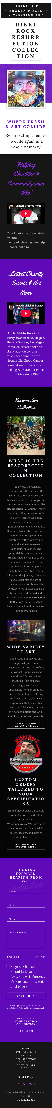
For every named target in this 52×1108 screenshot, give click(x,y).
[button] (7, 41)
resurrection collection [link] (26, 1060)
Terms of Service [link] (33, 1008)
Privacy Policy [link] (18, 1008)
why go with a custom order (26, 845)
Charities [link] (26, 1055)
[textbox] (26, 890)
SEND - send (26, 996)
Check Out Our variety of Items (26, 724)
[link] (26, 41)
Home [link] (26, 1048)
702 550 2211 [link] (26, 1084)
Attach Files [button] (15, 957)
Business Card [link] (26, 1052)
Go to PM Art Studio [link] (26, 1066)
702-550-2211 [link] (26, 1031)
